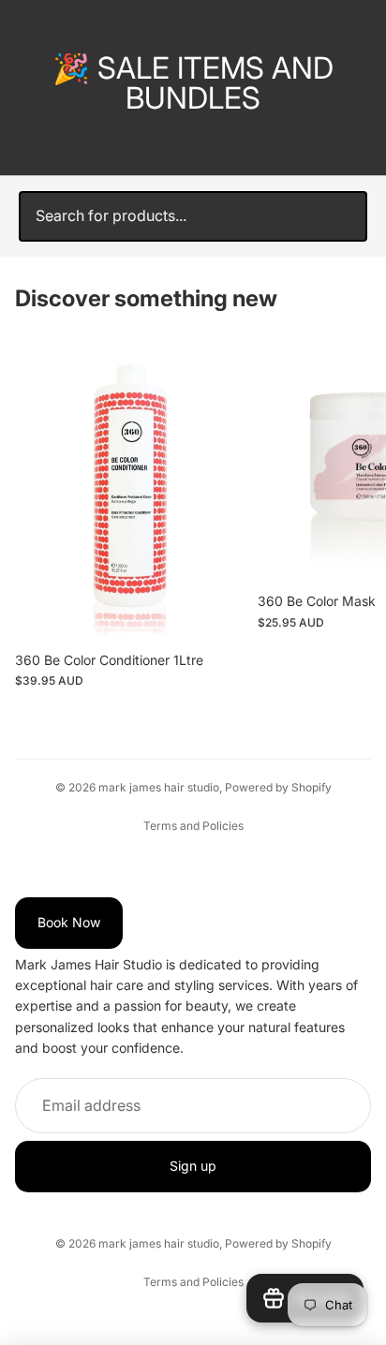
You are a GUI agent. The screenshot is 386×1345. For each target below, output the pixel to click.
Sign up (193, 1167)
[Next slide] (350, 530)
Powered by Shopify (278, 787)
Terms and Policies (193, 826)
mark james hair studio (158, 787)
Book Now (68, 923)
